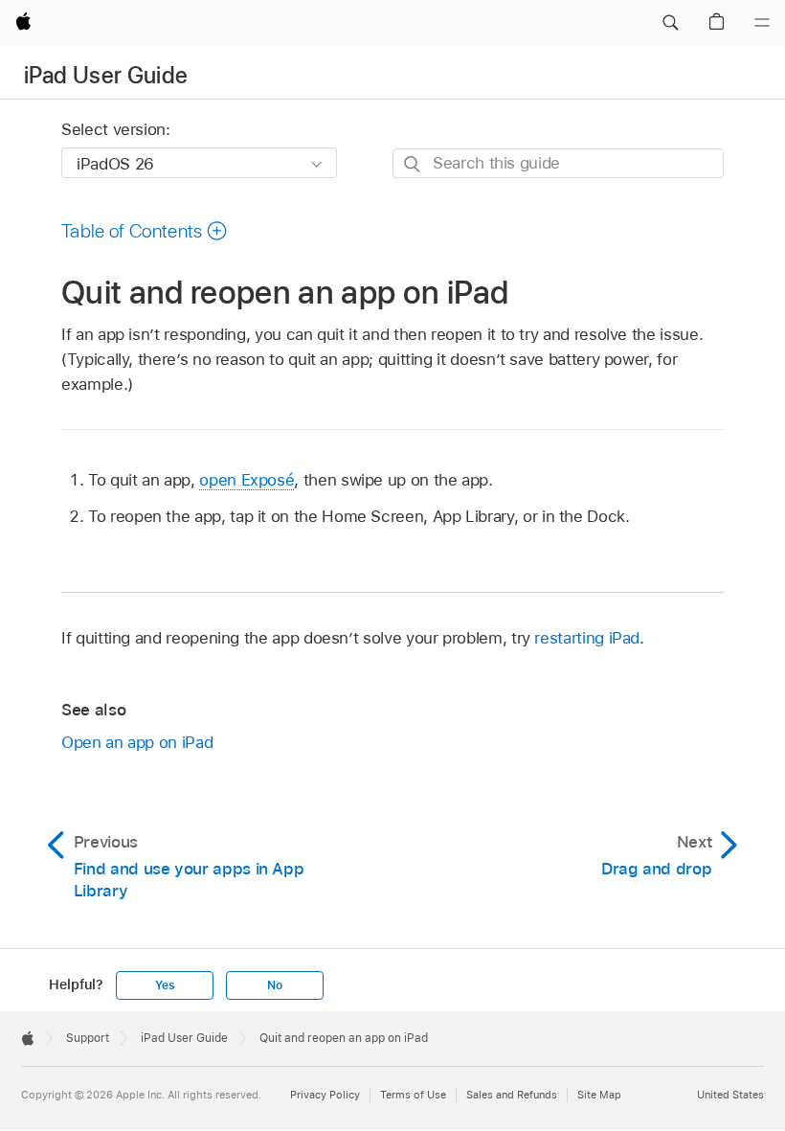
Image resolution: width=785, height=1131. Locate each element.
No (274, 985)
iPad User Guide (106, 75)
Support (87, 1038)
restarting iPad (586, 637)
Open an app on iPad (137, 742)
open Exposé (246, 479)
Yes (164, 985)
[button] (670, 23)
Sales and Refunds (511, 1094)
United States (730, 1094)
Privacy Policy (325, 1094)
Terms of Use (413, 1094)
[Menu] (762, 23)
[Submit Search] (413, 164)
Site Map (599, 1094)
